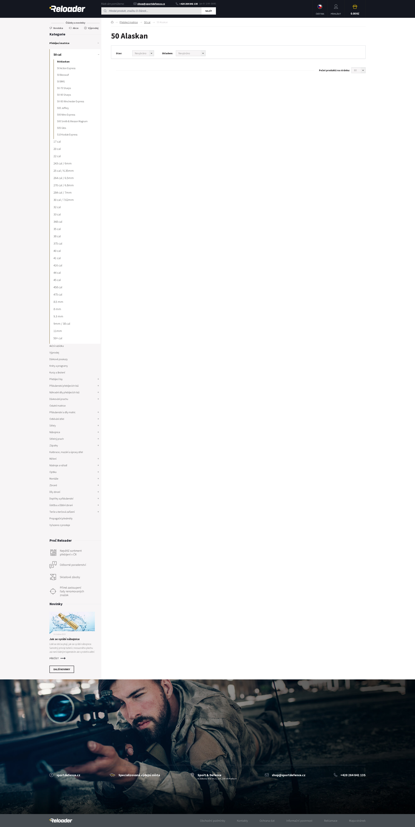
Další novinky (61, 669)
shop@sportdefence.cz (151, 3)
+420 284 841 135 (188, 3)
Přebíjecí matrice (129, 22)
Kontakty (242, 820)
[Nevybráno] (143, 53)
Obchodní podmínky (212, 820)
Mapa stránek (357, 820)
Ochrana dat (267, 820)
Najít (208, 11)
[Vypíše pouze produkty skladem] (191, 53)
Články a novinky (75, 22)
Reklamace (330, 820)
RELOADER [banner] (67, 9)
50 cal (147, 22)
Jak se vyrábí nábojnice (64, 639)
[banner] (60, 821)
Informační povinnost (299, 820)
